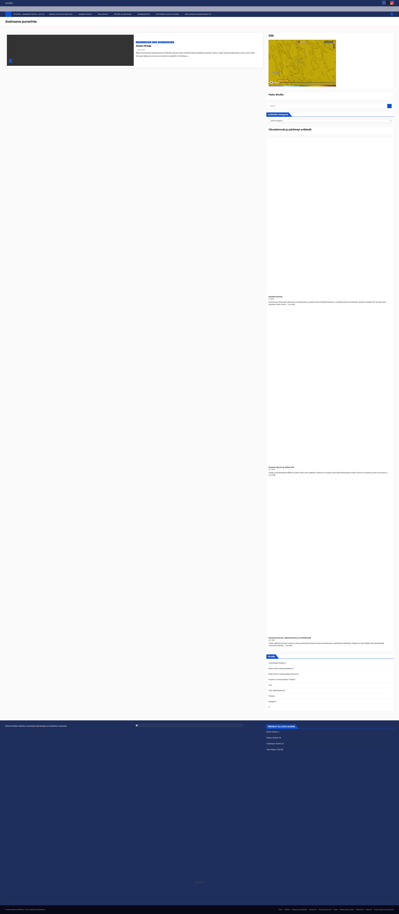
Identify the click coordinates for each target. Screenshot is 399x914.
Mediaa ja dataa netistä (61, 14)
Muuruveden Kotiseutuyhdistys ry (281, 668)
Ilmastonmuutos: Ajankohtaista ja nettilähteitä (289, 638)
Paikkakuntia (144, 14)
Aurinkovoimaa (275, 297)
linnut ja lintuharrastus (165, 42)
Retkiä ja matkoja (123, 14)
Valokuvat (103, 14)
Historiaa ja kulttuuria (167, 14)
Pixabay (271, 696)
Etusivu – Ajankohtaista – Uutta (29, 14)
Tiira (270, 685)
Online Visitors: (272, 732)
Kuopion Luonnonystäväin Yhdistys (281, 679)
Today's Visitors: (272, 738)
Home (280, 909)
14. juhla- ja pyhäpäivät (143, 42)
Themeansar (41, 909)
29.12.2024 (141, 50)
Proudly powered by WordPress (15, 909)
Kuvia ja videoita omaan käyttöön (384, 909)
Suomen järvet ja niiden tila (281, 467)
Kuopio (336, 909)
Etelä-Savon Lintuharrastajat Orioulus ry (283, 674)
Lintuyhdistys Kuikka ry (277, 663)
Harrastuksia (85, 14)
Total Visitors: (271, 749)
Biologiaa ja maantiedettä (198, 14)
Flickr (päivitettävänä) (276, 690)
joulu (154, 42)
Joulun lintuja (143, 45)
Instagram (272, 701)
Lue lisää (291, 304)
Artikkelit (287, 909)
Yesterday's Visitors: (274, 744)
